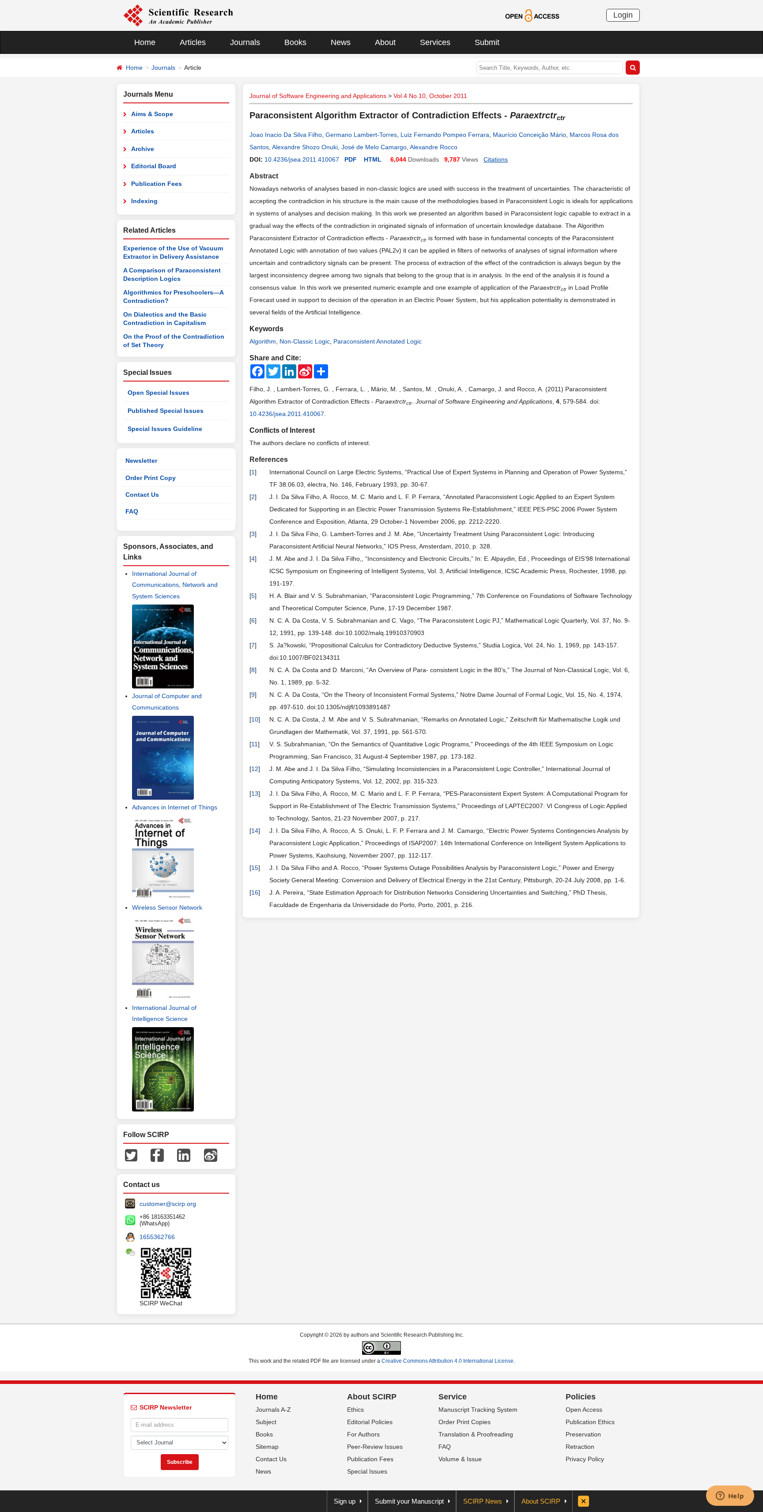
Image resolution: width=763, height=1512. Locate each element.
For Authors (363, 1434)
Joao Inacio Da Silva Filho (285, 134)
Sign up (344, 1501)
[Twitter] (131, 1154)
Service (452, 1396)
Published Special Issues (166, 410)
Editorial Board (153, 166)
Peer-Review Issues (375, 1446)
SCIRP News (482, 1501)
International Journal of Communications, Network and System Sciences (175, 584)
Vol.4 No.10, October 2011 (430, 95)
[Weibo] (210, 1154)
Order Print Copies (464, 1421)
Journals (245, 42)
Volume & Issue (460, 1459)
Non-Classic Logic (305, 341)
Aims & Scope (152, 113)
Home (144, 42)
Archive (142, 148)
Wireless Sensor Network (167, 907)
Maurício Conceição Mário (529, 134)
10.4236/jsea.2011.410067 (301, 159)
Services (435, 42)
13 (254, 793)
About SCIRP (372, 1396)
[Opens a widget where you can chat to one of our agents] (730, 1497)
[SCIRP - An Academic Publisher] (178, 15)
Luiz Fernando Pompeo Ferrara (444, 134)
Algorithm (262, 341)
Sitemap (267, 1446)
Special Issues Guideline (165, 428)
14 (254, 830)
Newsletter (141, 460)
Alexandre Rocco (433, 147)
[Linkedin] (183, 1154)
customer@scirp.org (168, 1203)
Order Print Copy (150, 477)
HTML (373, 159)
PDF (350, 159)
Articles (193, 42)
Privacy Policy (585, 1459)
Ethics (355, 1409)
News (341, 42)
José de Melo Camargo (374, 147)
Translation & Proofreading (475, 1434)
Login (623, 15)
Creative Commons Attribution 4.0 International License (448, 1361)
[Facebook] (157, 1154)
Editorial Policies (370, 1421)
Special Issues (367, 1471)
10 (254, 719)
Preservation (583, 1434)
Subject (266, 1421)
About (385, 42)
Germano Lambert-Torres (361, 134)
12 (254, 768)
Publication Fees (156, 183)
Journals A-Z (273, 1409)
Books (295, 42)
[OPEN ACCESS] (532, 15)
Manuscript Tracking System (477, 1409)
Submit (487, 42)
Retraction (580, 1446)
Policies (581, 1396)
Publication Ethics (590, 1421)
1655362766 (157, 1236)
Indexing (144, 200)
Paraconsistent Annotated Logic (377, 341)
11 (254, 744)
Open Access (584, 1409)
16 (254, 892)
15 (254, 867)
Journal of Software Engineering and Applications (317, 95)
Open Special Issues (158, 392)
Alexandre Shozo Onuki (305, 147)
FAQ (131, 511)
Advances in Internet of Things (174, 807)
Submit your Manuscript (409, 1501)
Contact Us (142, 494)
